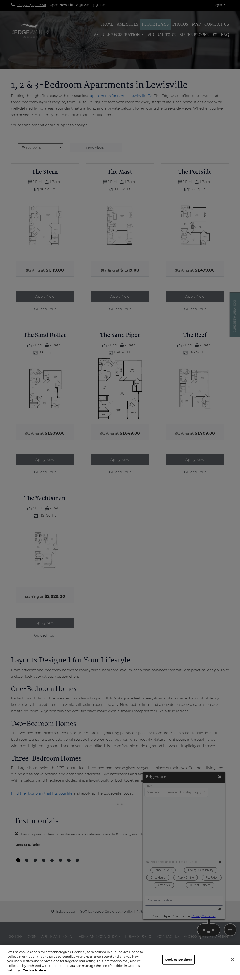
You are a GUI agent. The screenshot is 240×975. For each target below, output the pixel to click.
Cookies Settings (178, 959)
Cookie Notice (34, 970)
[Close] (232, 959)
